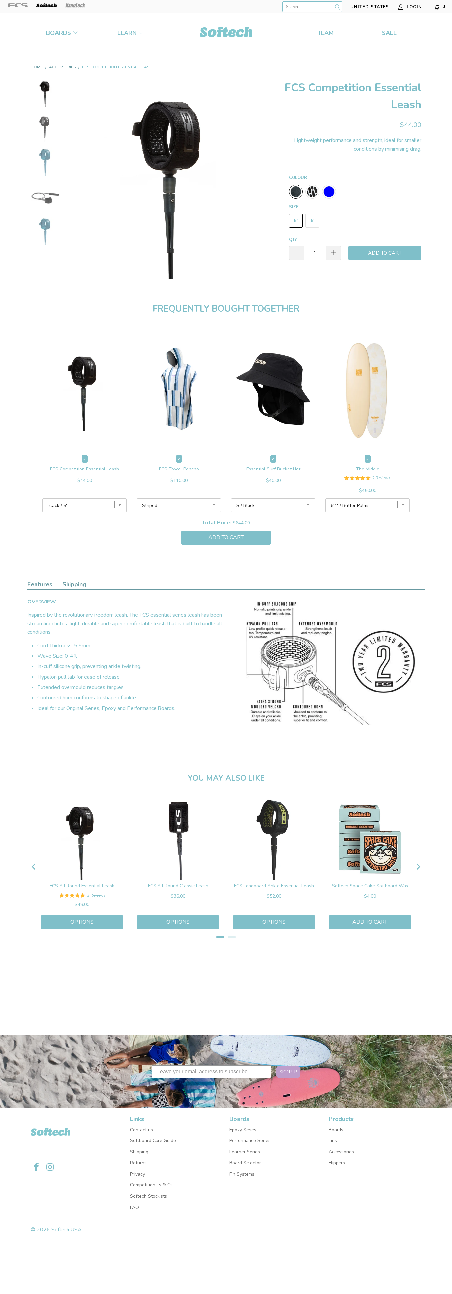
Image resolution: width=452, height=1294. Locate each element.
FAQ (134, 1207)
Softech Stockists (148, 1196)
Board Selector (245, 1163)
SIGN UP (288, 1072)
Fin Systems (241, 1174)
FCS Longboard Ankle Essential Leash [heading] (274, 886)
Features (39, 584)
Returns (138, 1163)
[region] (226, 866)
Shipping (74, 584)
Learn (127, 33)
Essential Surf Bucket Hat (273, 469)
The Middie (367, 469)
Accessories (341, 1152)
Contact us (141, 1130)
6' (312, 221)
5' (296, 221)
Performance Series (250, 1141)
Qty (293, 240)
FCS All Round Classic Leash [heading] (178, 886)
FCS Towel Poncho (179, 469)
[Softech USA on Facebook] (36, 1168)
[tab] (220, 937)
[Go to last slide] (34, 866)
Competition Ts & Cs (151, 1185)
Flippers (337, 1163)
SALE (389, 33)
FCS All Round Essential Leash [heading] (82, 886)
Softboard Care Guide (153, 1141)
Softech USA (66, 1229)
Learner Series (244, 1152)
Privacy (137, 1174)
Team (325, 33)
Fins (333, 1141)
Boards (59, 33)
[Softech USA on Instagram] (50, 1168)
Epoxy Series (242, 1130)
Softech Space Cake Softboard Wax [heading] (370, 886)
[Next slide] (418, 866)
